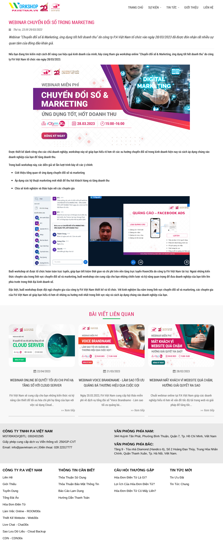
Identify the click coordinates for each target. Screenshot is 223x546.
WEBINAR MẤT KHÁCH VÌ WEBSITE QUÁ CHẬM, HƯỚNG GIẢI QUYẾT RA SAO (111, 382)
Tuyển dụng (10, 491)
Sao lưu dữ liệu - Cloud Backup (24, 531)
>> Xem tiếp (68, 410)
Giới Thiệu (9, 484)
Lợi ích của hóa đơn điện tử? (134, 484)
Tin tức (171, 7)
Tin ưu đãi (177, 477)
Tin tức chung (179, 484)
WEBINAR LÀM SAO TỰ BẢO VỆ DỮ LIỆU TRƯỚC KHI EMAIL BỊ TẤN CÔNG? (181, 382)
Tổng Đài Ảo (11, 497)
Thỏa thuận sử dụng (72, 477)
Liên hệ (208, 7)
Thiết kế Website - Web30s (20, 518)
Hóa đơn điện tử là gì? (130, 477)
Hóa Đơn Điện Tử (14, 504)
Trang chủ (135, 7)
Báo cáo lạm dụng (71, 491)
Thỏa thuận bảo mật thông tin (78, 484)
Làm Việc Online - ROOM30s (22, 511)
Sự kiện (153, 7)
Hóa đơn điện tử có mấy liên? (135, 491)
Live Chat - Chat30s (16, 524)
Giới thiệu (191, 7)
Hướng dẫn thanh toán (73, 497)
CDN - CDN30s (13, 538)
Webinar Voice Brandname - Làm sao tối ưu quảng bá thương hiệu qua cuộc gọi (42, 382)
